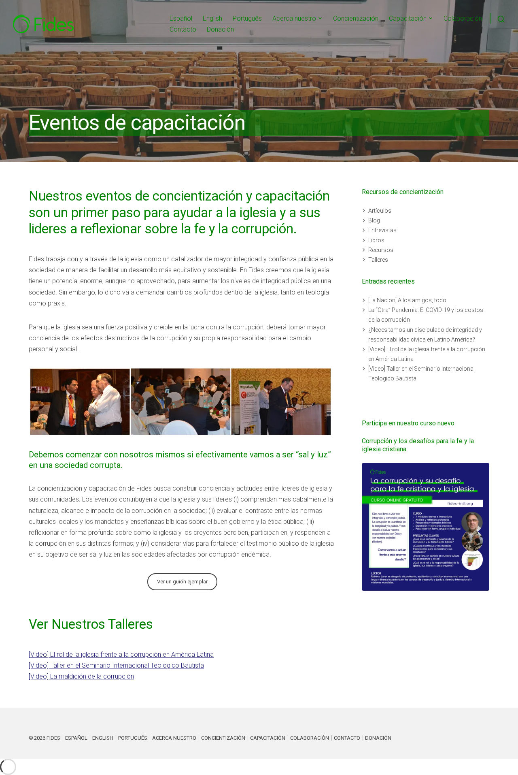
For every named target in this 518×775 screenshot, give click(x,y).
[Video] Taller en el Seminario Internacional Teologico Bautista (116, 665)
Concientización (355, 18)
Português (247, 18)
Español (181, 18)
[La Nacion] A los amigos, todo (407, 300)
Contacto (183, 29)
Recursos (380, 250)
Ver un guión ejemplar (182, 582)
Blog (374, 220)
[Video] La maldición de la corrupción (81, 676)
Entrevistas (382, 230)
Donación (220, 29)
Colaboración (463, 18)
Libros (376, 240)
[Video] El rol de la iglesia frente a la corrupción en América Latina (121, 654)
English (212, 18)
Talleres (378, 259)
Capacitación (408, 18)
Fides (53, 738)
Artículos (379, 210)
